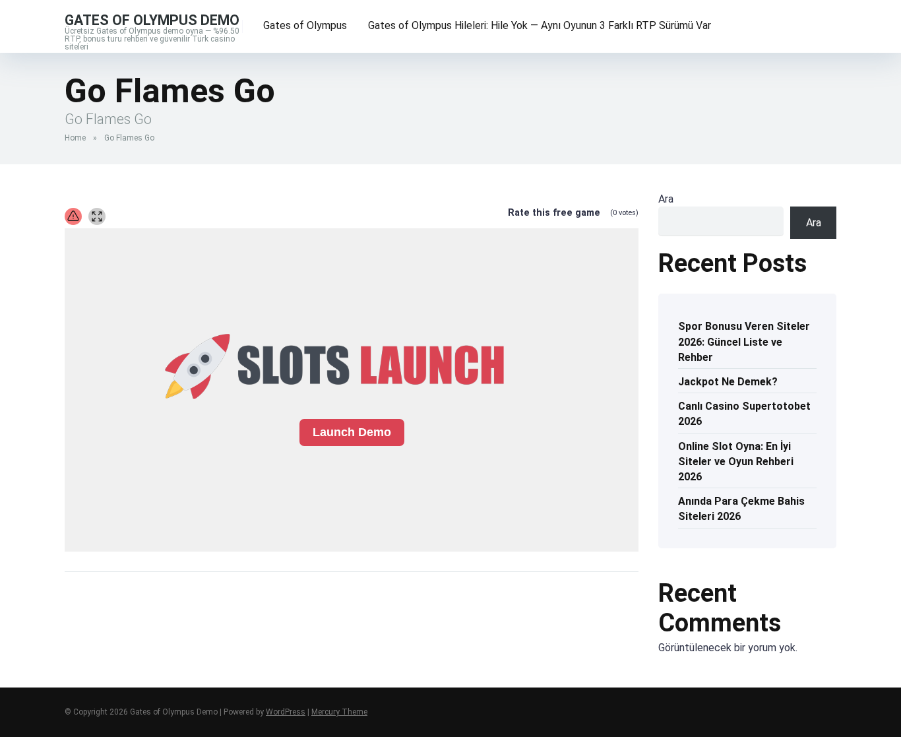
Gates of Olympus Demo (152, 19)
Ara (665, 199)
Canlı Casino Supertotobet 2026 (744, 414)
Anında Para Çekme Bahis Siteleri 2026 (741, 509)
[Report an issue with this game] (73, 216)
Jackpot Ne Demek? (728, 381)
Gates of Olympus (305, 25)
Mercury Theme (339, 712)
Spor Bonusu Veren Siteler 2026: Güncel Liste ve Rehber (744, 341)
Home (75, 138)
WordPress (285, 712)
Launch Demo (352, 432)
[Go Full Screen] (97, 216)
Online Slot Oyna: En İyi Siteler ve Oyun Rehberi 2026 (735, 461)
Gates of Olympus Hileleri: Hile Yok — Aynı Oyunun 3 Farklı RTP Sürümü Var (539, 25)
